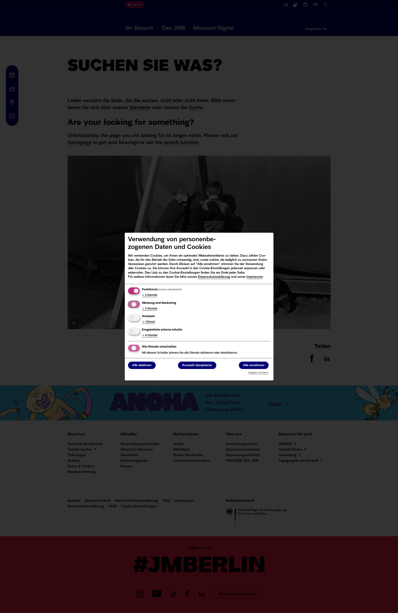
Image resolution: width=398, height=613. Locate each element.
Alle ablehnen (141, 365)
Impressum (255, 276)
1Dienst (148, 322)
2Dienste (149, 295)
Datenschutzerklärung (214, 276)
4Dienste (150, 335)
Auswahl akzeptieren (197, 365)
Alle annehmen (253, 365)
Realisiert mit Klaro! (258, 373)
